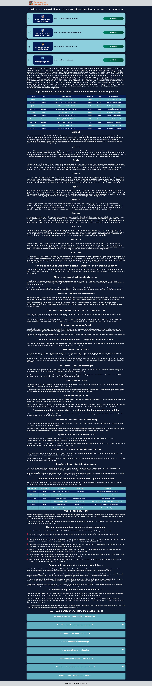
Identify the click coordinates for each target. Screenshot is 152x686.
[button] (149, 582)
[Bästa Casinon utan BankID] (43, 60)
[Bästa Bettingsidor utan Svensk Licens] (43, 32)
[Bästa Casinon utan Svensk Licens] (43, 18)
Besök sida (113, 18)
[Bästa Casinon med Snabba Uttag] (43, 46)
